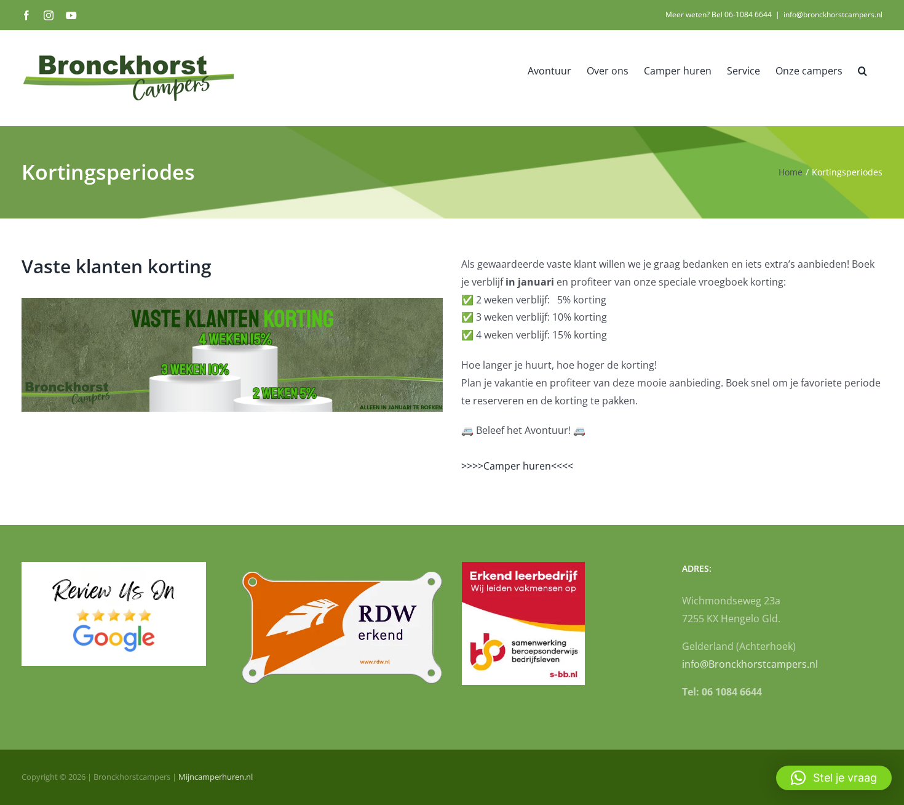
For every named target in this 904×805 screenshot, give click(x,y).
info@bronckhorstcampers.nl (832, 14)
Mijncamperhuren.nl (215, 776)
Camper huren (517, 466)
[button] (862, 70)
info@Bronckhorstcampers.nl (750, 664)
